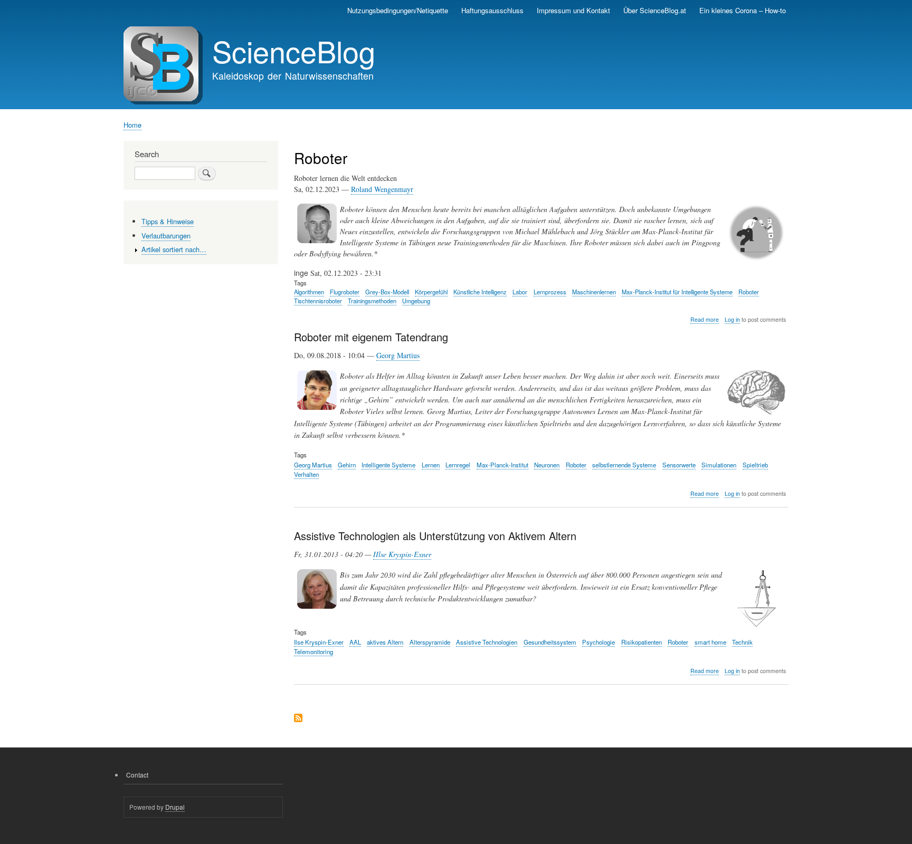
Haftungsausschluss (492, 10)
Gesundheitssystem (550, 642)
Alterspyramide (430, 642)
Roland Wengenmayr (382, 189)
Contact (137, 774)
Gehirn (347, 465)
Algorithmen (309, 291)
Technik (742, 642)
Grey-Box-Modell (387, 291)
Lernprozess (550, 291)
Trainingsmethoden (372, 300)
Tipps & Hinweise (167, 221)
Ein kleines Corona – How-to (742, 10)
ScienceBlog (293, 51)
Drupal (175, 806)
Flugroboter (344, 291)
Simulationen (718, 465)
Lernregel (457, 465)
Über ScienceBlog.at (654, 10)
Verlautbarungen (166, 236)
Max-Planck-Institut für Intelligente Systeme (677, 291)
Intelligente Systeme (388, 465)
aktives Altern (385, 642)
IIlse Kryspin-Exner (402, 554)
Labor (519, 291)
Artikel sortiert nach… (173, 249)
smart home (710, 642)
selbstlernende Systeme (624, 465)
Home (132, 125)
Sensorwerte (679, 465)
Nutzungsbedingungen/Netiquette (397, 10)
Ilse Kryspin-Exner (319, 642)
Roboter (748, 291)
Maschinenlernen (594, 291)
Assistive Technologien (486, 642)
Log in (732, 319)
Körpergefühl (431, 291)
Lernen (431, 465)
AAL (355, 642)
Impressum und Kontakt (573, 10)
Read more (704, 319)
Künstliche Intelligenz (480, 291)
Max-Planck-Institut (502, 465)
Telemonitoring (313, 651)
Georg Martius (398, 355)
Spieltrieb (755, 465)
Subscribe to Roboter (298, 719)
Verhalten (306, 474)
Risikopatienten (641, 642)
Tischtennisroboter (318, 300)
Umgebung (416, 300)
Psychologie (598, 642)
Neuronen (546, 465)
